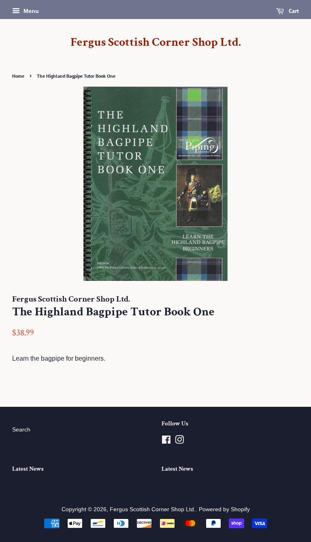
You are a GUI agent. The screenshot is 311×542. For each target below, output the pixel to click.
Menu (30, 11)
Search (21, 430)
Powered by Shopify (224, 509)
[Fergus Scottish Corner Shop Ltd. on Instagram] (179, 441)
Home (18, 76)
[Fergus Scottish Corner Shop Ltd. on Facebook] (166, 441)
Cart (293, 11)
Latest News (28, 469)
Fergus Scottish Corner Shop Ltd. (155, 42)
